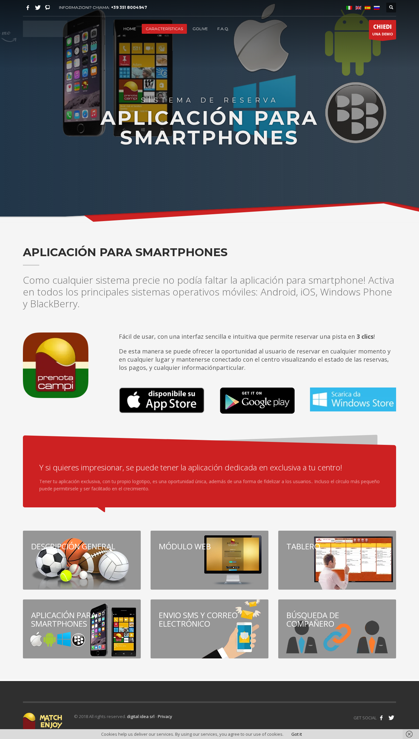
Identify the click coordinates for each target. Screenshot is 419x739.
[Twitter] (38, 7)
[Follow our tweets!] (391, 718)
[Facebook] (28, 7)
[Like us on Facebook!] (381, 718)
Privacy (165, 716)
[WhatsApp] (47, 7)
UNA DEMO (382, 29)
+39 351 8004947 (129, 7)
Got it (296, 734)
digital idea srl (141, 716)
